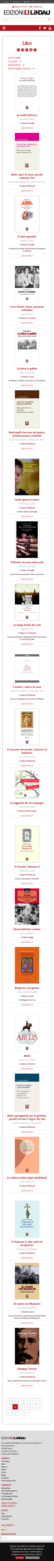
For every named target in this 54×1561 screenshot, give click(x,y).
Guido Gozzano (27, 807)
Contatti (5, 1478)
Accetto (19, 1557)
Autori (4, 1467)
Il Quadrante (6, 1493)
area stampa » (9, 1503)
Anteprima (5, 1488)
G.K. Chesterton (27, 757)
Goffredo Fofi (37, 182)
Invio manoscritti (8, 1480)
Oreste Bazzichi (27, 1373)
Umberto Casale (27, 871)
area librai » (8, 1506)
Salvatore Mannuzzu (19, 182)
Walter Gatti (27, 629)
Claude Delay (27, 314)
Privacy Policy (32, 1557)
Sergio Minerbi (27, 373)
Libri (3, 1464)
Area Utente (6, 1516)
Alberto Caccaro (27, 504)
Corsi (3, 1472)
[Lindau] (27, 12)
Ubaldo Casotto (19, 691)
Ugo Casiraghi (27, 933)
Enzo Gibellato (35, 691)
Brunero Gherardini (27, 1249)
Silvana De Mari (27, 119)
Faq (3, 1513)
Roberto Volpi (27, 241)
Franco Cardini (20, 1123)
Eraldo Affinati (36, 440)
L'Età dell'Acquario (9, 1491)
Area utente (21, 7)
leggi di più (26, 128)
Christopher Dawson (27, 992)
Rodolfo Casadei (27, 566)
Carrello (37, 7)
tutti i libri (14, 58)
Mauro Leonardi (27, 1060)
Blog (3, 1475)
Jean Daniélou (27, 1182)
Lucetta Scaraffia (19, 440)
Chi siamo (5, 1461)
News (3, 1469)
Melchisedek (6, 1499)
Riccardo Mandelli (27, 1308)
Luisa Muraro (35, 1123)
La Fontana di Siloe (9, 1496)
